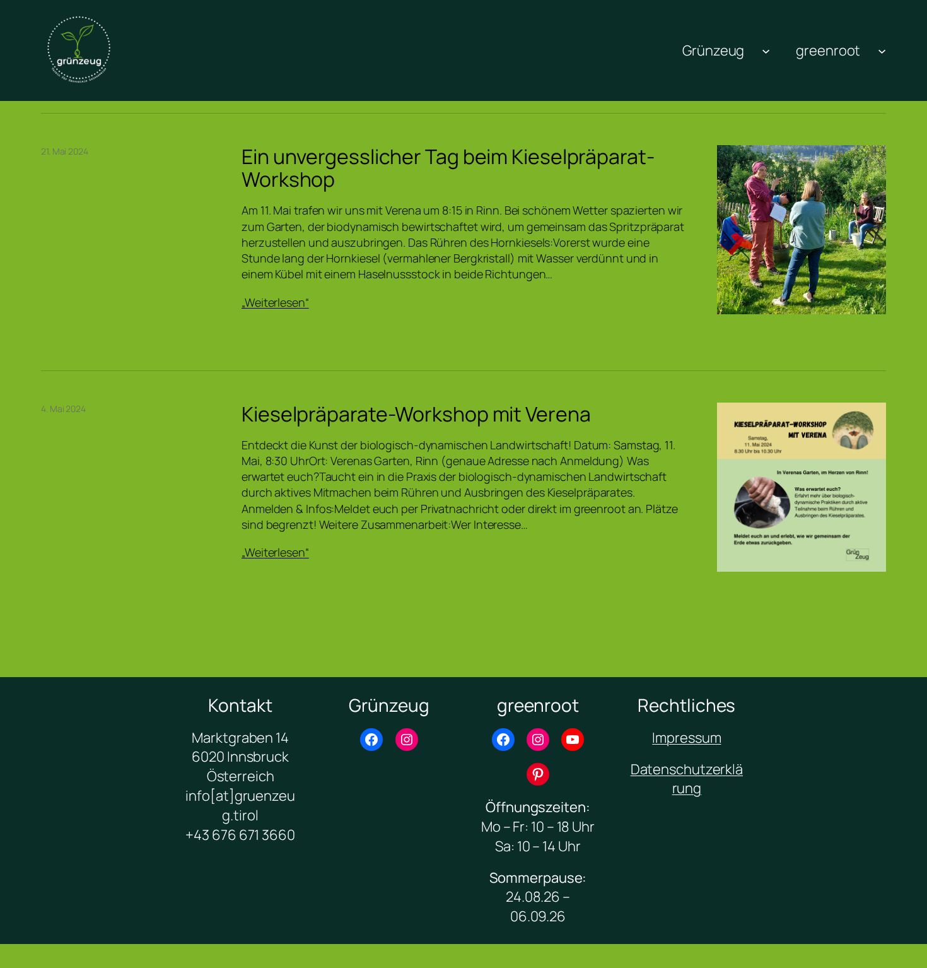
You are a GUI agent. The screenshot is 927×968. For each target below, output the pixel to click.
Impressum (686, 737)
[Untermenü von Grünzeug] (766, 50)
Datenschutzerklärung (687, 779)
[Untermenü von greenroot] (882, 50)
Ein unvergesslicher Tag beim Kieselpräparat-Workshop (448, 168)
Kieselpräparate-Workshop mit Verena (416, 414)
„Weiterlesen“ (275, 302)
